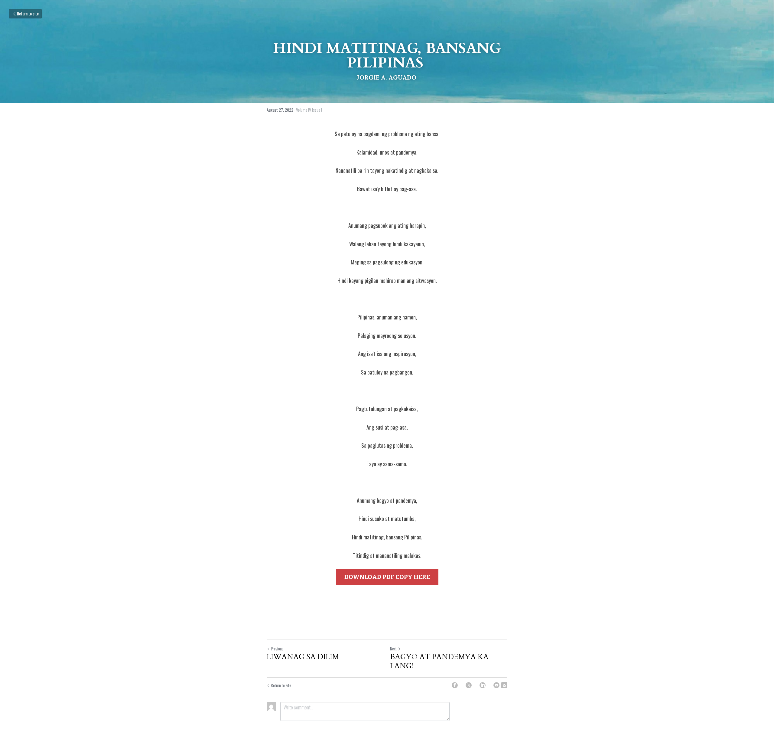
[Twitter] (469, 685)
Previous (277, 648)
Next (393, 648)
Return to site (28, 13)
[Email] (496, 685)
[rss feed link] (504, 685)
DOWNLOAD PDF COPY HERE (387, 577)
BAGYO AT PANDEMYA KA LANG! (439, 662)
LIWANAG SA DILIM (304, 657)
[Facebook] (455, 685)
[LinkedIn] (483, 685)
